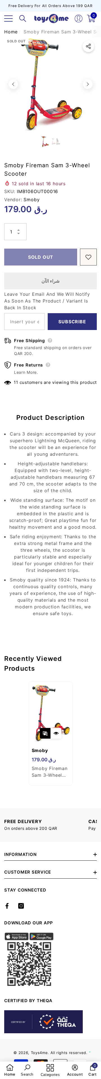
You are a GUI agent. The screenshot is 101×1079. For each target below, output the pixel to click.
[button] (23, 18)
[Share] (88, 46)
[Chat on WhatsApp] (94, 1046)
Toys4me (39, 1052)
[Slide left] (13, 84)
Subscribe (72, 321)
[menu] (8, 18)
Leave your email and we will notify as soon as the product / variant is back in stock (47, 300)
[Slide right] (88, 84)
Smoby (32, 199)
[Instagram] (21, 906)
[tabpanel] (50, 733)
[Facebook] (7, 906)
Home (11, 32)
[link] (9, 1070)
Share (88, 46)
